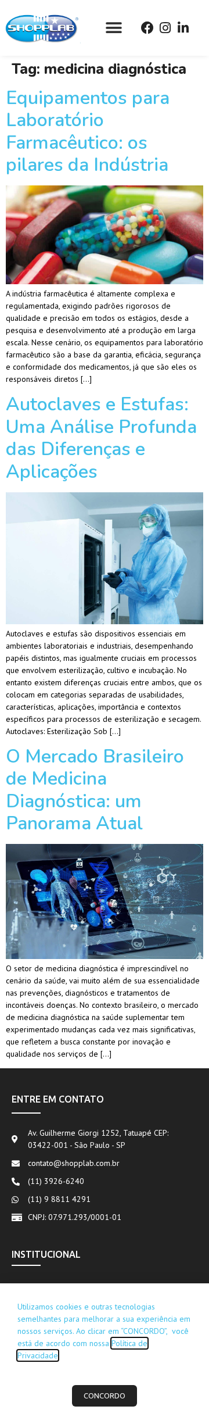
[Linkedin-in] (183, 28)
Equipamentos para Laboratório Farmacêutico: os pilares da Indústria (88, 131)
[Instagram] (165, 28)
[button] (113, 28)
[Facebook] (147, 28)
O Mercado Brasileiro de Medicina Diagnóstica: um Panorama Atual (95, 790)
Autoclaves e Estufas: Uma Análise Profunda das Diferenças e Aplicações (101, 438)
